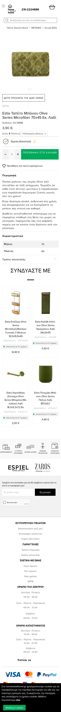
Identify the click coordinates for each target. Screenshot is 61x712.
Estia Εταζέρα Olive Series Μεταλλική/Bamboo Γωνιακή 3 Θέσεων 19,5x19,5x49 (15, 329)
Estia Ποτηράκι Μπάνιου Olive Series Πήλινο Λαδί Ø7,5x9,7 (45, 398)
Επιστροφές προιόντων (30, 533)
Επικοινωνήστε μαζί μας (30, 528)
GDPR (30, 581)
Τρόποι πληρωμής (31, 549)
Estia (5, 106)
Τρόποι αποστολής (30, 555)
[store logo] (11, 9)
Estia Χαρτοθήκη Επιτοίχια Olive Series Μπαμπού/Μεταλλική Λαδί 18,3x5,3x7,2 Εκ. (15, 400)
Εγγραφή (45, 492)
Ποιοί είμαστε (30, 566)
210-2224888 (30, 9)
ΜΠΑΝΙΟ (36, 27)
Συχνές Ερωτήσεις (30, 538)
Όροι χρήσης (30, 576)
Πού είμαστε (30, 571)
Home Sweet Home (17, 27)
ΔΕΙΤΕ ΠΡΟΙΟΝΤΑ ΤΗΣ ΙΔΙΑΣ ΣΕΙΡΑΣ (23, 98)
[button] (7, 20)
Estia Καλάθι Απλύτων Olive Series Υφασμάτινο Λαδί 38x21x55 (45, 327)
